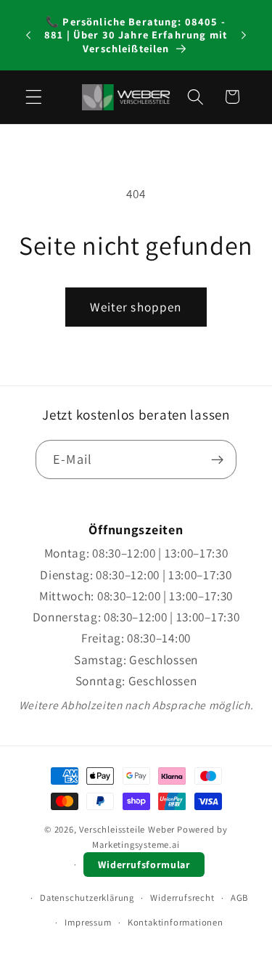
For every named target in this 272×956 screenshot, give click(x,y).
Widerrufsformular (144, 864)
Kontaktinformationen (175, 922)
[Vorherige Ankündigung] (28, 36)
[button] (33, 96)
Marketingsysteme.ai (135, 844)
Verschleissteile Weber (127, 829)
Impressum (88, 922)
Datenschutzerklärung (87, 897)
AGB (239, 897)
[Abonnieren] (217, 459)
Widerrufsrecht (182, 897)
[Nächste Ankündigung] (244, 36)
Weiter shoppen (135, 306)
